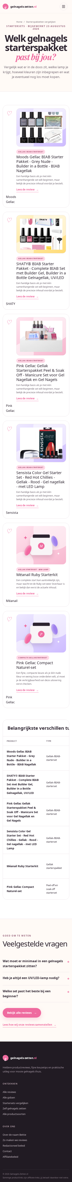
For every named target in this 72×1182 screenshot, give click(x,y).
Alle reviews (9, 1092)
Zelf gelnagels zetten (14, 1108)
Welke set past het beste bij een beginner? (27, 993)
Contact (7, 1151)
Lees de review (27, 189)
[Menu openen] (63, 6)
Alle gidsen (9, 1097)
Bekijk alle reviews (22, 1013)
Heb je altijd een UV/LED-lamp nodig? (31, 978)
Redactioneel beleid (14, 1145)
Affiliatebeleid (10, 1156)
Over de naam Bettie (14, 1134)
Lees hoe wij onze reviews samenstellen (29, 1024)
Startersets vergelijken (15, 1103)
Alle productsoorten (14, 1114)
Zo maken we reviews (15, 1140)
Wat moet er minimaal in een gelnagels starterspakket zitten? (33, 963)
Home (19, 21)
